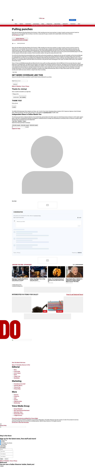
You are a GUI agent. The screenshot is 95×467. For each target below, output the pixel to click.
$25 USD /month (25, 125)
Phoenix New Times (18, 413)
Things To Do (49, 23)
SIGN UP (15, 84)
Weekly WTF (65, 23)
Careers (16, 399)
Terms (23, 86)
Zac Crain (15, 35)
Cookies (20, 418)
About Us (16, 394)
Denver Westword (18, 408)
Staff (15, 398)
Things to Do (4, 440)
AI (28, 418)
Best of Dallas (57, 23)
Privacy (27, 86)
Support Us (72, 19)
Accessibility (25, 418)
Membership (17, 403)
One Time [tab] (14, 121)
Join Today (3, 445)
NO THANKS (23, 97)
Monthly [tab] (20, 121)
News (16, 23)
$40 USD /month (34, 125)
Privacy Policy (17, 388)
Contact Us (16, 396)
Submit (6, 459)
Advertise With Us (18, 385)
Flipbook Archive (18, 401)
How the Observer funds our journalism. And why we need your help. (47, 25)
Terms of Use (17, 387)
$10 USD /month (16, 125)
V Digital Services (18, 415)
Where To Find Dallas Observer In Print (21, 365)
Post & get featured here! (74, 294)
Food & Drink (28, 23)
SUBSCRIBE (16, 97)
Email (13, 80)
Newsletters (72, 23)
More (79, 23)
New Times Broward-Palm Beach (21, 410)
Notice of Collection (16, 86)
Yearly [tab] (24, 121)
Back (2, 459)
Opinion (21, 23)
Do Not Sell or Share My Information (20, 422)
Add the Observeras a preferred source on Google (20, 39)
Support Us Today (16, 128)
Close (2, 466)
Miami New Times (18, 412)
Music (43, 23)
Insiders (3, 441)
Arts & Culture (36, 23)
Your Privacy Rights (33, 418)
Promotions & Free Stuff (19, 384)
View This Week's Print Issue (18, 362)
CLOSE (14, 107)
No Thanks (3, 447)
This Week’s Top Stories (6, 443)
